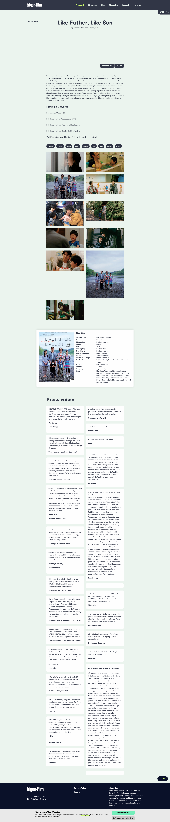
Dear (77, 146)
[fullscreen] (120, 29)
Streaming (105, 65)
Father (109, 146)
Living (118, 146)
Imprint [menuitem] (77, 792)
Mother (85, 146)
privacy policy (85, 815)
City (101, 146)
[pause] (50, 29)
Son (94, 146)
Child (69, 146)
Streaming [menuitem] (92, 5)
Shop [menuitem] (103, 5)
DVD (117, 65)
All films (34, 21)
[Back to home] (42, 5)
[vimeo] (120, 35)
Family (60, 146)
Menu (138, 5)
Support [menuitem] (125, 5)
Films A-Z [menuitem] (80, 5)
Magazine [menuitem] (113, 5)
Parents (50, 146)
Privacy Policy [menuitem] (80, 788)
